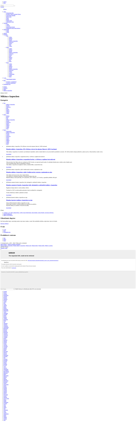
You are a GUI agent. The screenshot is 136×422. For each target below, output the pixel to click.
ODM (7, 32)
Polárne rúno (9, 20)
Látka (4, 11)
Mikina (10, 38)
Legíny (10, 72)
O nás (4, 78)
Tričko (10, 37)
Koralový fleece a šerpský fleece (13, 14)
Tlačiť (7, 24)
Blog (4, 3)
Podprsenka (11, 74)
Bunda (10, 39)
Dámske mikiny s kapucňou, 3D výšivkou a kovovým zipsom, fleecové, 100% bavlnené (31, 149)
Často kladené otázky (11, 79)
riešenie (5, 33)
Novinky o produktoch (11, 81)
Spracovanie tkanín (10, 27)
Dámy (7, 47)
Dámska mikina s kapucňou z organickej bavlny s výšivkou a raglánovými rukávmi (30, 159)
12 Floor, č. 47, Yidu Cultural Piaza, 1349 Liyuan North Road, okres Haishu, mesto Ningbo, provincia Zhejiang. (28, 212)
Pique (7, 18)
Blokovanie (8, 16)
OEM (7, 30)
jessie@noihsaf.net (7, 214)
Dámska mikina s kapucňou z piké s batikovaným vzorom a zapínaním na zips (29, 172)
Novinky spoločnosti (11, 83)
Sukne (10, 75)
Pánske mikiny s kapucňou (19, 245)
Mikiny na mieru (48, 245)
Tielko (10, 46)
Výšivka (8, 25)
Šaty (10, 60)
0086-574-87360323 (8, 215)
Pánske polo (28, 245)
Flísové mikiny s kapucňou (7, 245)
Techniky (5, 23)
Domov (5, 86)
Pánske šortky (35, 245)
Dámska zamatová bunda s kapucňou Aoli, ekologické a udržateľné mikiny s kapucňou (31, 185)
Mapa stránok (4, 244)
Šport (7, 62)
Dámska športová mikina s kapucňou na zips (19, 200)
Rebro (7, 19)
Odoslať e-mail (4, 248)
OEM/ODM (6, 29)
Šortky (10, 43)
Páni (7, 36)
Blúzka (10, 57)
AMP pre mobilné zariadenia (14, 244)
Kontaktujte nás (6, 84)
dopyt (7, 154)
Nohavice (11, 42)
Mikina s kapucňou (13, 41)
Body (10, 61)
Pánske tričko (41, 245)
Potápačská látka (10, 13)
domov (5, 1)
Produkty (5, 34)
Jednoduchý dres (10, 22)
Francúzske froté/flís (10, 15)
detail (10, 154)
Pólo (10, 44)
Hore (10, 56)
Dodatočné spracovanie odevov (13, 28)
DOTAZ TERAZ (4, 223)
